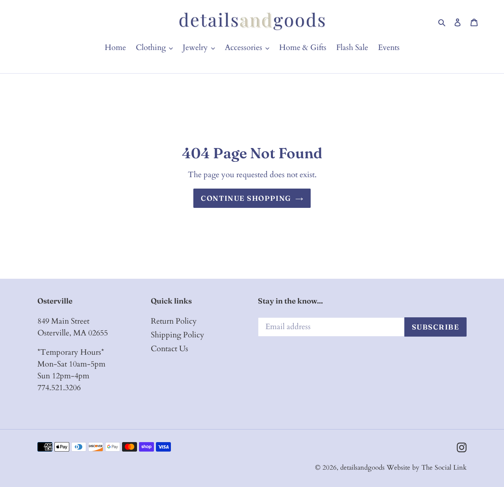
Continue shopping (246, 198)
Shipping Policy (177, 335)
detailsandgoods (362, 467)
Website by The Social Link (427, 467)
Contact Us (169, 348)
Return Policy (174, 321)
